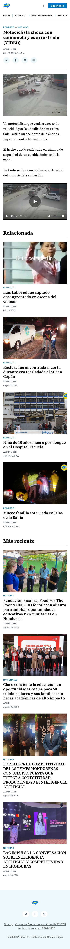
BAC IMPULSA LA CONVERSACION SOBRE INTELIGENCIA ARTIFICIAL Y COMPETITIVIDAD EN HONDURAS (34, 860)
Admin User (10, 49)
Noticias (63, 15)
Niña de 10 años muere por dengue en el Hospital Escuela (34, 445)
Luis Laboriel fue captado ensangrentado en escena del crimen (29, 297)
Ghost (50, 937)
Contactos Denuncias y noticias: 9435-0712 (40, 924)
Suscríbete (57, 5)
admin (7, 703)
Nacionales (10, 680)
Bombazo (20, 15)
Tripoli (59, 937)
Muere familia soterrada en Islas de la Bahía (33, 515)
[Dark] (44, 5)
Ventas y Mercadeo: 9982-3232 (36, 928)
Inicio (6, 15)
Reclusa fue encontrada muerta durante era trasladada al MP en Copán (32, 372)
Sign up (8, 924)
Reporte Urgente (42, 15)
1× (25, 216)
